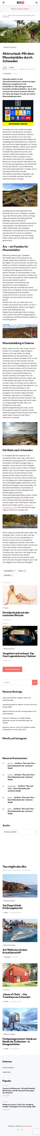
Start (4, 15)
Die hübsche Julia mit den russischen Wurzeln (16, 614)
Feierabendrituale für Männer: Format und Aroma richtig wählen (20, 705)
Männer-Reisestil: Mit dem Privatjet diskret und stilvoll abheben (19, 712)
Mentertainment (9, 649)
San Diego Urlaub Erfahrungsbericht (12, 907)
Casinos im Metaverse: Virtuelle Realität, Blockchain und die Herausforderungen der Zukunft (18, 720)
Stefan (12, 67)
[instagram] (21, 1130)
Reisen (22, 571)
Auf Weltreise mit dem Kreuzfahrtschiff (15, 951)
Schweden (8, 575)
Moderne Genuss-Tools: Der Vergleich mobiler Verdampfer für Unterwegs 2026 (19, 728)
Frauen (6, 608)
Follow (21, 749)
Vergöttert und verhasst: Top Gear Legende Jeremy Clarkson (19, 655)
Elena (6, 912)
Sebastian (7, 957)
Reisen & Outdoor (10, 47)
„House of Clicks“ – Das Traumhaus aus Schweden (16, 995)
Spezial (6, 1085)
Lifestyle (6, 989)
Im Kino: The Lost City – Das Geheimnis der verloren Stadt (22, 765)
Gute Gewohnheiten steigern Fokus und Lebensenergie (17, 699)
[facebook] (18, 1130)
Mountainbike (9, 571)
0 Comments (7, 73)
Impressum (7, 1072)
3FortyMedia (27, 1126)
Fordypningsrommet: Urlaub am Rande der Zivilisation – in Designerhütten (20, 1041)
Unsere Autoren (8, 1067)
